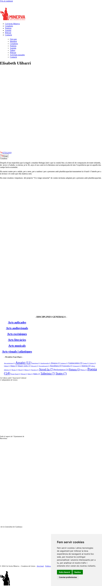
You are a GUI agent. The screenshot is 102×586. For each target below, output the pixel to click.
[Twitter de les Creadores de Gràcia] (7, 6)
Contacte (8, 35)
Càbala (7, 366)
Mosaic (15, 370)
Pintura (74, 369)
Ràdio (36, 374)
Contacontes (75, 363)
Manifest (13, 41)
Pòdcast (8, 33)
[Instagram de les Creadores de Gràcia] (2, 6)
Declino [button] (77, 572)
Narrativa (35, 370)
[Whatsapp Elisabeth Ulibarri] (12, 150)
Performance (61, 369)
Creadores (9, 26)
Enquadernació (44, 366)
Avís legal (40, 566)
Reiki (30, 374)
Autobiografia (45, 363)
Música (27, 370)
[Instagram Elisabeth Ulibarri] (2, 150)
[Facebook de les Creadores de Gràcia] (12, 6)
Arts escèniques (9, 363)
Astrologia (36, 363)
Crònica (92, 363)
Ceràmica (64, 363)
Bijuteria (55, 363)
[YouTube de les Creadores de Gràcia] (17, 6)
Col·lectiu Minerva (12, 24)
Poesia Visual (15, 374)
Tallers (12, 50)
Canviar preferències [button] (68, 577)
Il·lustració (77, 366)
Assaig (23, 362)
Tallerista (48, 373)
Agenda (8, 30)
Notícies (8, 28)
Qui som (13, 39)
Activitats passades (17, 55)
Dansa (13, 366)
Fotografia (67, 366)
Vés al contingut (6, 1)
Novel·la (46, 369)
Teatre (61, 373)
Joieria (86, 366)
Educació (34, 366)
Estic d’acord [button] (64, 572)
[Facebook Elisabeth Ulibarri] (7, 150)
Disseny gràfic (24, 366)
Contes (86, 363)
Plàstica (84, 370)
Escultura (56, 366)
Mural (21, 370)
